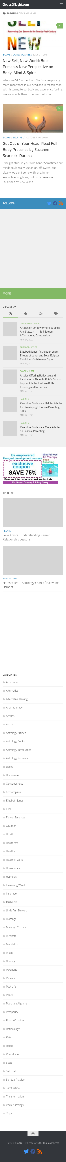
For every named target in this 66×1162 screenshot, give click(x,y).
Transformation (15, 1096)
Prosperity (12, 1012)
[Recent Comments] (40, 314)
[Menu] (61, 4)
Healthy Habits (14, 859)
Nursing (10, 961)
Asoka (9, 724)
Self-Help (19, 137)
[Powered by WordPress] (20, 1143)
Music (9, 952)
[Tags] (55, 314)
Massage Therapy (16, 927)
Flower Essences (15, 817)
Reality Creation (15, 1020)
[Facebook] (55, 203)
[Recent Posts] (10, 314)
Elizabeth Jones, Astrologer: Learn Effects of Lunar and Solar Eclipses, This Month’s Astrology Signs (40, 355)
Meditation (12, 944)
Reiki (9, 1037)
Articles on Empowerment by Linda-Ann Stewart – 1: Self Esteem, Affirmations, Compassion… (40, 331)
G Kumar (11, 826)
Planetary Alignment (17, 1003)
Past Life (11, 986)
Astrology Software (17, 758)
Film (8, 809)
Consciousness (22, 54)
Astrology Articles (16, 733)
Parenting (11, 969)
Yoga (9, 1113)
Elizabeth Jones (28, 347)
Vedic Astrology (15, 1105)
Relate (7, 530)
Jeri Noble (11, 902)
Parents (24, 399)
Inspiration (12, 893)
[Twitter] (49, 203)
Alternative (12, 690)
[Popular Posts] (25, 314)
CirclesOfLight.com (15, 4)
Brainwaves (12, 775)
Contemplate (27, 371)
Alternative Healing (17, 699)
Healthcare (12, 843)
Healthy (10, 851)
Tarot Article (13, 1088)
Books (7, 54)
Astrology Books (15, 741)
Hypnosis (11, 876)
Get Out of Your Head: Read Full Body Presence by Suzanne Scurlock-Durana (30, 149)
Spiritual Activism (15, 1079)
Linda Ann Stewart (30, 323)
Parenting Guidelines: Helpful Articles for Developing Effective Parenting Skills (41, 407)
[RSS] (61, 203)
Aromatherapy (14, 707)
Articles (10, 716)
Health (10, 834)
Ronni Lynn (12, 1054)
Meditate (11, 936)
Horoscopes (10, 578)
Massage (11, 919)
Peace (9, 995)
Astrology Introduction (19, 750)
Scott (9, 1062)
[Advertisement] (33, 248)
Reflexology (13, 1029)
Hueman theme (51, 1143)
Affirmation (12, 682)
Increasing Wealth (16, 885)
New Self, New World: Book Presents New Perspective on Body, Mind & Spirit (28, 66)
